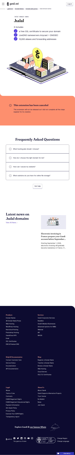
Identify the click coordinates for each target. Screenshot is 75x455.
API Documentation (12, 369)
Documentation (11, 366)
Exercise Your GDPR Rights (14, 414)
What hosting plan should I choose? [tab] (26, 149)
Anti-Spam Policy (11, 408)
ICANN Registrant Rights (14, 399)
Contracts (9, 396)
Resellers (41, 321)
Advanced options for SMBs (47, 326)
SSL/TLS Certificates (44, 374)
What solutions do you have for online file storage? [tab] (31, 176)
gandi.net (10, 8)
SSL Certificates (11, 341)
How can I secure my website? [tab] (24, 167)
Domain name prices (32, 8)
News (39, 402)
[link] (14, 438)
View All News (11, 223)
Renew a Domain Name (45, 366)
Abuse (8, 390)
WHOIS (40, 335)
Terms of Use (10, 393)
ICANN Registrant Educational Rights (18, 402)
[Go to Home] (13, 4)
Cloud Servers (42, 371)
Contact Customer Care (13, 360)
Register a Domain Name (46, 360)
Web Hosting (10, 324)
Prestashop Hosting (12, 332)
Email (7, 338)
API (39, 332)
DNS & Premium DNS (12, 344)
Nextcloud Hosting (12, 329)
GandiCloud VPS (11, 335)
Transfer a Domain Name (46, 363)
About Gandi (42, 390)
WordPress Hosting (12, 326)
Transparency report (12, 416)
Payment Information (12, 405)
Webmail (40, 329)
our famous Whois (38, 427)
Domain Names (19, 8)
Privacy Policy (10, 411)
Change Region (62, 438)
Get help (37, 186)
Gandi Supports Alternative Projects (49, 393)
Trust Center (42, 396)
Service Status (11, 363)
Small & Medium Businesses (46, 324)
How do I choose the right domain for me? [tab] (28, 158)
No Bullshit (41, 399)
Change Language (63, 441)
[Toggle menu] (3, 4)
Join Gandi (41, 405)
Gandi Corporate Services (46, 318)
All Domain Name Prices (13, 321)
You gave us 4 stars (19, 441)
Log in (69, 4)
